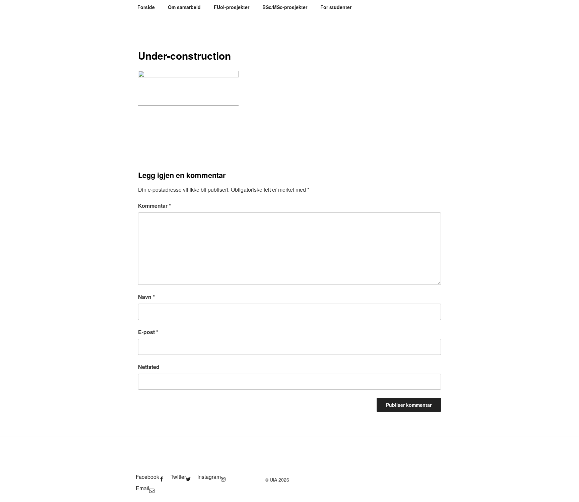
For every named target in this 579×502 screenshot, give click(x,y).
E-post (148, 332)
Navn (146, 297)
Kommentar (154, 205)
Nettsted (148, 367)
